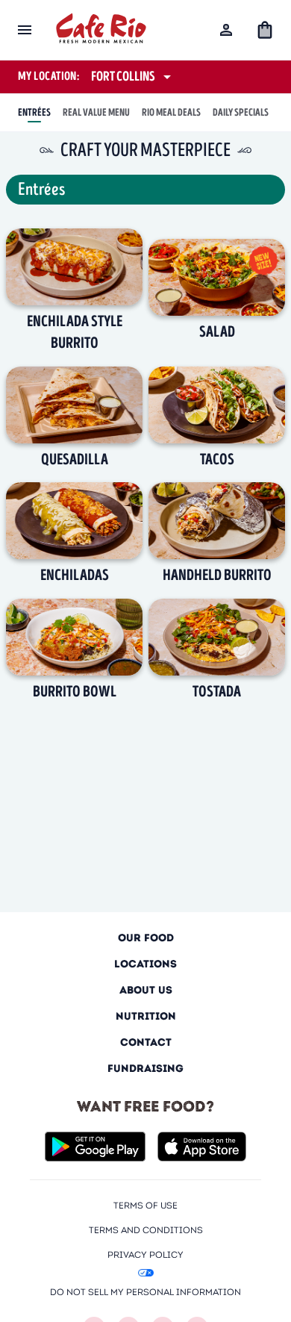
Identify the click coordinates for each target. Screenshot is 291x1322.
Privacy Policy (145, 1254)
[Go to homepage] (101, 30)
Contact (146, 1042)
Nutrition (146, 1016)
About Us (145, 990)
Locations (145, 964)
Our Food (146, 938)
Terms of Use (145, 1205)
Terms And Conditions (146, 1229)
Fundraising (145, 1068)
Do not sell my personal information (145, 1291)
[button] (265, 30)
